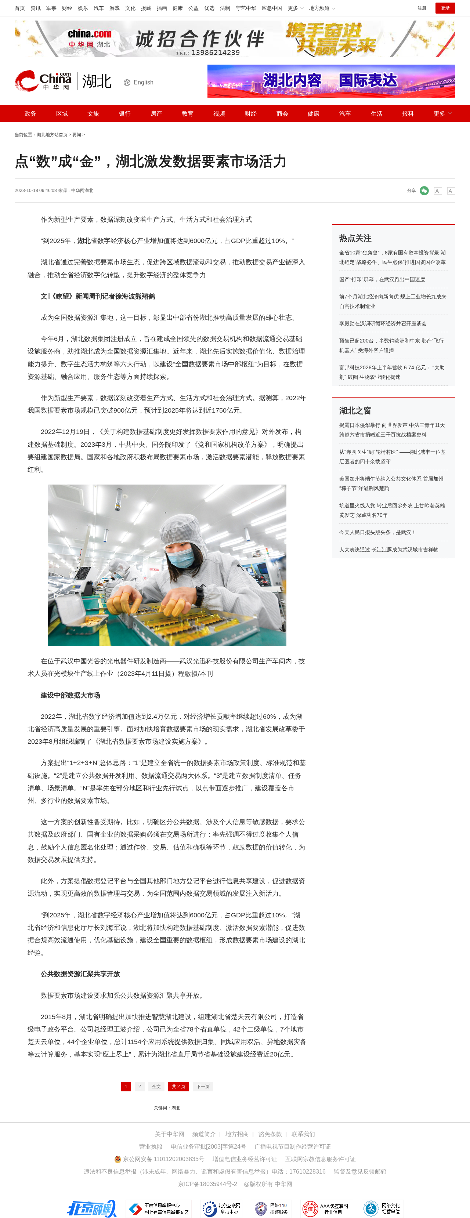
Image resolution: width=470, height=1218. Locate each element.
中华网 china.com (46, 81)
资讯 (35, 8)
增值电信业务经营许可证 (245, 1159)
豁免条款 (270, 1134)
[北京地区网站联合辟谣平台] (92, 1208)
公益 (193, 8)
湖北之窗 (355, 410)
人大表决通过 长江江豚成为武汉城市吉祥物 (388, 549)
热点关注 (355, 238)
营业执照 (151, 1146)
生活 (377, 113)
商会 (282, 113)
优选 (209, 8)
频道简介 (204, 1134)
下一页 (203, 1086)
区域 (62, 113)
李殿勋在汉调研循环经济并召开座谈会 (383, 323)
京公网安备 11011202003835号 (163, 1159)
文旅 (93, 113)
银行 (125, 113)
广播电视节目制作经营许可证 (292, 1146)
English (143, 82)
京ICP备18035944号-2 (207, 1184)
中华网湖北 (82, 190)
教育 (188, 113)
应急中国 (272, 8)
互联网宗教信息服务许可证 (320, 1159)
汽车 (99, 8)
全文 (156, 1086)
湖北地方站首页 (52, 134)
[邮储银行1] (235, 38)
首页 (20, 8)
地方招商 (237, 1134)
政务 (30, 113)
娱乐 (83, 8)
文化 (130, 8)
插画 (162, 8)
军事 (51, 8)
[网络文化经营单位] (383, 1208)
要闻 (76, 134)
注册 (421, 8)
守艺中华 (246, 8)
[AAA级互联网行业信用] (327, 1208)
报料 (408, 113)
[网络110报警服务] (272, 1208)
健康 (178, 8)
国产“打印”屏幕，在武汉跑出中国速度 (382, 279)
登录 (445, 8)
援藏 (146, 8)
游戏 (114, 8)
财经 (67, 8)
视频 (219, 113)
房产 (156, 113)
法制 (225, 8)
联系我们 (303, 1134)
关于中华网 (169, 1134)
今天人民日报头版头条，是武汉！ (377, 532)
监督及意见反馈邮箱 (360, 1171)
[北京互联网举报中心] (221, 1208)
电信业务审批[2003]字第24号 (208, 1146)
